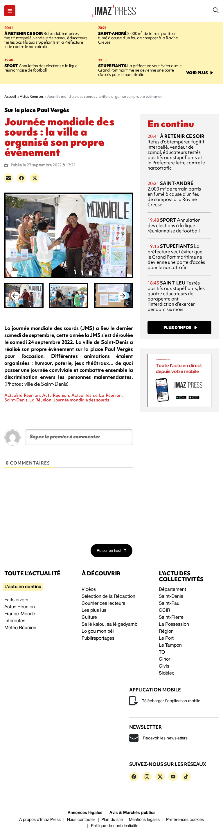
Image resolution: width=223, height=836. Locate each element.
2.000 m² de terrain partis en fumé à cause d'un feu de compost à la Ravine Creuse (138, 38)
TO (162, 652)
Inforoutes (14, 621)
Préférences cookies (185, 820)
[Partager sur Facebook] (21, 178)
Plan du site (112, 820)
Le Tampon (170, 645)
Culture (89, 618)
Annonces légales (85, 813)
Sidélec (167, 673)
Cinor (164, 659)
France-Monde (19, 614)
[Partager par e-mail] (8, 178)
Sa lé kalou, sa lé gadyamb (109, 624)
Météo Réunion (20, 628)
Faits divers (16, 600)
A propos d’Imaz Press (40, 820)
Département (172, 590)
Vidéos (89, 590)
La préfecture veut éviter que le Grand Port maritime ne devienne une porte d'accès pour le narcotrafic (140, 70)
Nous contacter (81, 820)
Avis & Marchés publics (132, 813)
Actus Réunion (19, 607)
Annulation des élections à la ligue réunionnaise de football (41, 68)
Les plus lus (94, 611)
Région (166, 631)
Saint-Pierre (171, 618)
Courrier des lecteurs (103, 604)
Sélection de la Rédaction (108, 597)
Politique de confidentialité (115, 826)
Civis (164, 666)
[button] (9, 10)
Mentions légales (144, 820)
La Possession (174, 624)
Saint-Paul (170, 604)
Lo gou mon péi (98, 631)
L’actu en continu (22, 587)
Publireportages (98, 638)
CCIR (164, 611)
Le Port (166, 638)
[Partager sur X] (34, 178)
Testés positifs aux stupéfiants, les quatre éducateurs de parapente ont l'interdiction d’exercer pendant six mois (176, 296)
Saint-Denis (171, 597)
